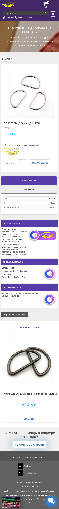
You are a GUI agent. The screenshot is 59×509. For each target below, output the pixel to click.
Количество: (9, 163)
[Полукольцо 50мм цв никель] (29, 92)
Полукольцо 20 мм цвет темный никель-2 (30, 393)
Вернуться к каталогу (14, 314)
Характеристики (28, 180)
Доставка (29, 189)
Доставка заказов (19, 457)
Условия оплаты (38, 457)
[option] (29, 92)
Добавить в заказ (39, 163)
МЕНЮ (8, 59)
